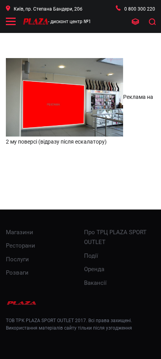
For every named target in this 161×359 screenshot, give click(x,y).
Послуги (17, 259)
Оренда (94, 269)
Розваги (17, 272)
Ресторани (20, 245)
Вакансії (95, 282)
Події (91, 255)
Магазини (19, 232)
